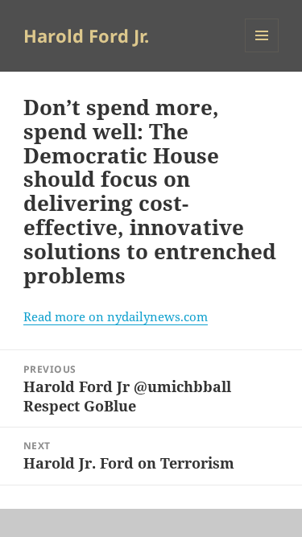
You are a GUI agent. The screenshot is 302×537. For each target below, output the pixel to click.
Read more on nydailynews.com (115, 316)
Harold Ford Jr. (86, 35)
